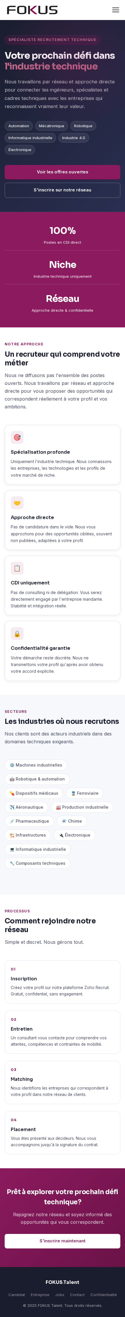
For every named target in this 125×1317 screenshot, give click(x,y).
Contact (77, 1294)
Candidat (16, 1294)
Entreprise (40, 1294)
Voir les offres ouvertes (62, 172)
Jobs (59, 1294)
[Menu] (115, 9)
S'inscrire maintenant (62, 1241)
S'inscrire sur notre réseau (62, 190)
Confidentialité (103, 1294)
